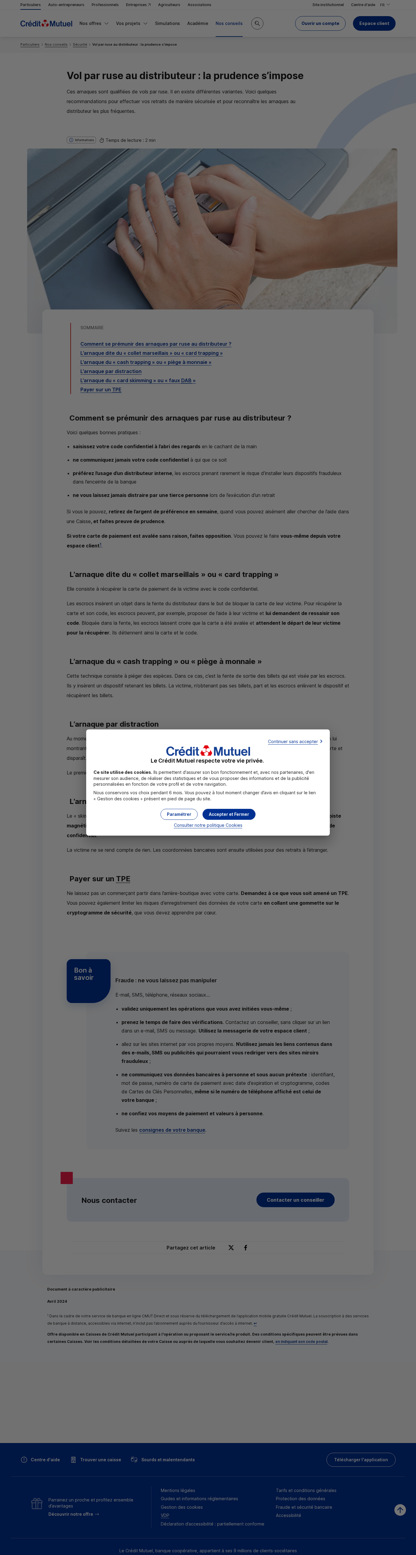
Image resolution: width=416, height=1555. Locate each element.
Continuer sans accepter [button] (293, 741)
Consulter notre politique (208, 825)
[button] (229, 814)
